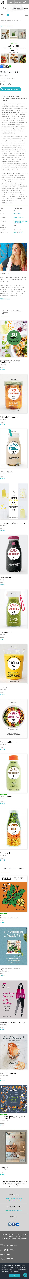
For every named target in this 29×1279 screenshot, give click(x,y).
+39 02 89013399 (14, 1198)
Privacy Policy (22, 1238)
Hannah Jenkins (4, 1170)
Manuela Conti (4, 1075)
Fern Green (4, 75)
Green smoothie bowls (8, 742)
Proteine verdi (5, 853)
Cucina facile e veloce (20, 221)
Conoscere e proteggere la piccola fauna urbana (12, 1117)
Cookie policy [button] (17, 1271)
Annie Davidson (4, 971)
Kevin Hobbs (14, 918)
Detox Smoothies (6, 578)
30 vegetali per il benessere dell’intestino (10, 361)
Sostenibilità (18, 223)
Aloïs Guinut (3, 1024)
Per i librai (19, 1236)
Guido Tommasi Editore (7, 20)
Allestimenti (10, 1236)
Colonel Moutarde (5, 1120)
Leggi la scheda (18, 232)
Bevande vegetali (6, 471)
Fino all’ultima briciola (8, 1073)
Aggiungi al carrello (11, 89)
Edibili (2, 915)
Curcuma (3, 687)
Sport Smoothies (6, 632)
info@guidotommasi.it (14, 1201)
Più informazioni (5, 299)
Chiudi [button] (14, 1275)
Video (4, 1234)
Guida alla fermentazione (9, 417)
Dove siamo (11, 1234)
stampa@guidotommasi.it (14, 1210)
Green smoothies (6, 796)
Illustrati (16, 20)
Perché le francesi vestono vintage (12, 1022)
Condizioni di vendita (9, 1238)
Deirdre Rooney (10, 78)
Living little (4, 1167)
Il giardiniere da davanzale (10, 969)
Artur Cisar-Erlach (5, 918)
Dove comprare (22, 1234)
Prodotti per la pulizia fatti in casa (12, 523)
